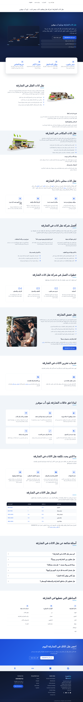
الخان (44, 186)
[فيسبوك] (70, 692)
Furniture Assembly (51, 687)
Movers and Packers (50, 678)
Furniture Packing (51, 685)
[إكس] (63, 692)
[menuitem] (30, 2)
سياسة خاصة (37, 2)
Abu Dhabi (37, 685)
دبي (29, 384)
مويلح (64, 188)
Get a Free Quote (18, 686)
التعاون (37, 186)
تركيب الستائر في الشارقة (23, 616)
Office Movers (52, 683)
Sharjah (37, 680)
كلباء (75, 631)
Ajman (37, 683)
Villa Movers (52, 680)
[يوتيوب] (66, 692)
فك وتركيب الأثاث (63, 344)
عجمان (26, 384)
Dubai (38, 678)
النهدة (52, 186)
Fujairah (37, 687)
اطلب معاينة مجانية (54, 527)
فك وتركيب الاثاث (25, 620)
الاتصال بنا (44, 2)
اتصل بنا (27, 624)
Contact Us (52, 694)
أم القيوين (50, 620)
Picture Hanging (51, 692)
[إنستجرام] (68, 692)
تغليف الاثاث (26, 612)
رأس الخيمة (50, 624)
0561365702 (19, 679)
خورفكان (14, 384)
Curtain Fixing (52, 690)
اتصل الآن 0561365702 (70, 37)
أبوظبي (18, 384)
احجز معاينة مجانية (57, 37)
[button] (48, 2)
